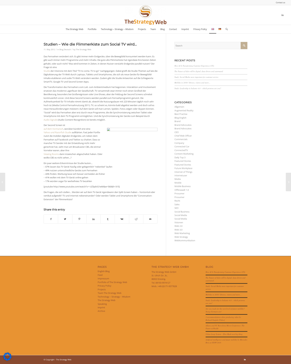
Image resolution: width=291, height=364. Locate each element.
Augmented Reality (183, 110)
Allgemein (179, 106)
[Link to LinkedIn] (282, 15)
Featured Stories (182, 160)
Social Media (180, 215)
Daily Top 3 (179, 157)
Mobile (177, 182)
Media (177, 178)
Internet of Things (183, 171)
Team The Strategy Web (109, 292)
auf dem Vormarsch (53, 128)
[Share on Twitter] (65, 219)
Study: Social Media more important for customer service (196, 77)
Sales (177, 204)
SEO (176, 207)
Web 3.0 (178, 229)
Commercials (180, 139)
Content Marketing (183, 153)
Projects (102, 289)
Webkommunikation (184, 240)
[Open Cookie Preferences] (7, 359)
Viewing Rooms (51, 154)
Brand (177, 121)
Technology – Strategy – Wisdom (114, 296)
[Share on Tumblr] (108, 219)
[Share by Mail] (150, 219)
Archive (101, 310)
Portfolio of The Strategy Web (112, 282)
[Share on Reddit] (136, 219)
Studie (47, 70)
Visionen (178, 222)
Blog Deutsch (65, 49)
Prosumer (179, 193)
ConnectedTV (181, 150)
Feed (100, 274)
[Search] (225, 29)
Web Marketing (182, 233)
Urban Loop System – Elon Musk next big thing (224, 334)
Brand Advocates (182, 124)
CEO (176, 132)
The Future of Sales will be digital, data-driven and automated (198, 71)
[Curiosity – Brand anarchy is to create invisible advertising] (2, 182)
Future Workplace (183, 168)
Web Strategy (181, 236)
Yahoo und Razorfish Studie (57, 132)
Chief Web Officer (183, 135)
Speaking (102, 303)
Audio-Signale (50, 119)
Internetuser (180, 175)
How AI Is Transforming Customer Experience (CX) (194, 65)
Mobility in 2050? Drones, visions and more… (192, 82)
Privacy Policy (104, 285)
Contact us (280, 2)
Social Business (181, 211)
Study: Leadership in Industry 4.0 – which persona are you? (197, 88)
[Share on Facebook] (51, 219)
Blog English (180, 117)
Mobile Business (182, 186)
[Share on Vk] (122, 219)
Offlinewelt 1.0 (181, 189)
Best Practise (180, 113)
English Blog (104, 271)
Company (179, 142)
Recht (177, 200)
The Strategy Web (83, 49)
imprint (101, 307)
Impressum (103, 278)
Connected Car (181, 146)
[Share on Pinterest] (79, 219)
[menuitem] (279, 2)
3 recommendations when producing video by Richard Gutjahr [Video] (223, 318)
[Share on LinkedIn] (94, 219)
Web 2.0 (178, 225)
